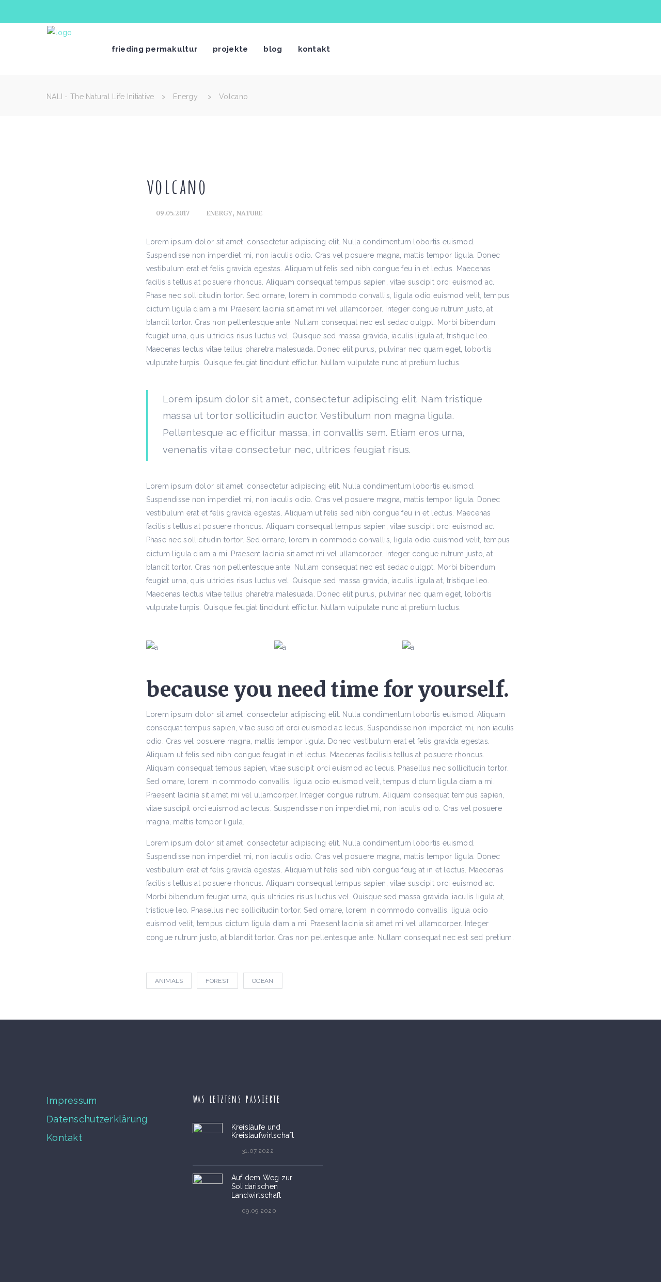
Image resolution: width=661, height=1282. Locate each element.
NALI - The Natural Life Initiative (100, 96)
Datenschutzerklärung (97, 1119)
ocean (262, 980)
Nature (250, 213)
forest (217, 980)
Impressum (71, 1100)
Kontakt (64, 1137)
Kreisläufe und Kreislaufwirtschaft (262, 1131)
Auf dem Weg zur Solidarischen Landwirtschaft (262, 1186)
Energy (185, 96)
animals (169, 980)
